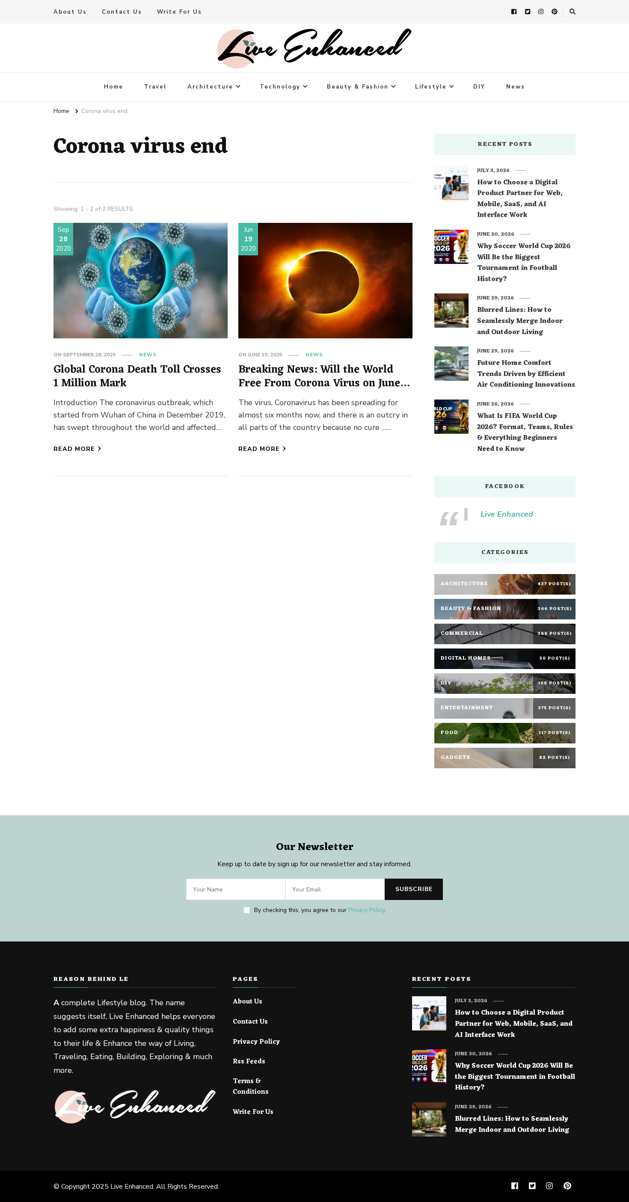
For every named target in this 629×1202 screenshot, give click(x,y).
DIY (479, 87)
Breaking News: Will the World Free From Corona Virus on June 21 (319, 383)
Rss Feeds (249, 1062)
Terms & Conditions (251, 1087)
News (515, 87)
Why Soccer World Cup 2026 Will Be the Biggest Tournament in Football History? (523, 263)
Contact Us (122, 12)
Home (113, 87)
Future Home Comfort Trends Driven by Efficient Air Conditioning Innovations (526, 374)
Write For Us (179, 12)
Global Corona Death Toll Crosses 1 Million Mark (137, 376)
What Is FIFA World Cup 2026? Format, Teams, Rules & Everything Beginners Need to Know (525, 433)
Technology (280, 87)
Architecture (210, 87)
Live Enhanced (507, 514)
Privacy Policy (366, 910)
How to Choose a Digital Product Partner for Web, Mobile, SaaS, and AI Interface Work (520, 199)
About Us (70, 12)
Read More (74, 449)
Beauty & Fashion (358, 87)
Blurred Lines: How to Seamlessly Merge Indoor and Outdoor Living (520, 321)
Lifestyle (431, 87)
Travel (155, 87)
